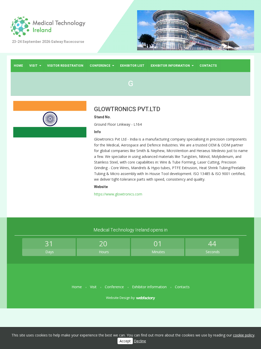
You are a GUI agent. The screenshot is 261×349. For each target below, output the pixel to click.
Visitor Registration (65, 65)
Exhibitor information (170, 65)
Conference (100, 65)
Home (18, 65)
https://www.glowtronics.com (118, 194)
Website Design (118, 297)
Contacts (208, 65)
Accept (125, 341)
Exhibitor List (132, 65)
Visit (33, 65)
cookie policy (243, 335)
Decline (140, 341)
